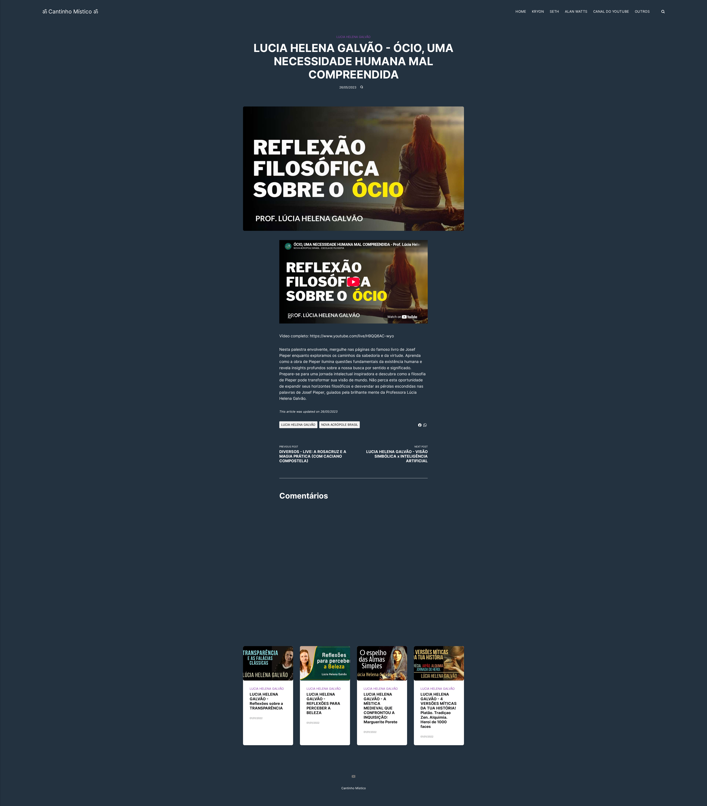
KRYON (538, 11)
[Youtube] (353, 777)
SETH (554, 11)
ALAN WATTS (576, 11)
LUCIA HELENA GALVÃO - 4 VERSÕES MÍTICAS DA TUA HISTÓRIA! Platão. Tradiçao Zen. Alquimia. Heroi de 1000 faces (439, 710)
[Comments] (362, 87)
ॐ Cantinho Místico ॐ (70, 11)
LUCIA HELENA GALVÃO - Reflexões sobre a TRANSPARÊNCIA (266, 701)
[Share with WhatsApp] (425, 424)
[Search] (663, 11)
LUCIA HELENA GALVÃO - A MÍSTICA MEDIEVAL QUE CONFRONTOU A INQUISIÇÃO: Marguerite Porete (380, 708)
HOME (521, 11)
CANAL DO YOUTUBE (611, 11)
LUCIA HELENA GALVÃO (353, 37)
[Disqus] (353, 553)
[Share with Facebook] (419, 424)
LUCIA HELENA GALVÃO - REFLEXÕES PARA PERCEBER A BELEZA (323, 703)
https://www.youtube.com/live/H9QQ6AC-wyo (352, 336)
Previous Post (312, 454)
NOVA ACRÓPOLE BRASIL (339, 424)
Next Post (397, 454)
